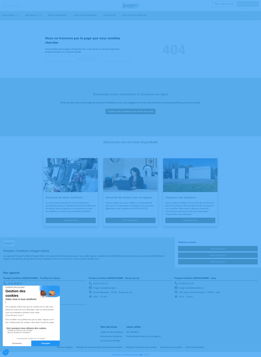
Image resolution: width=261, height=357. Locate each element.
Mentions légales (65, 347)
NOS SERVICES (31, 15)
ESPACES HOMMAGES (57, 15)
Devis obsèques (218, 248)
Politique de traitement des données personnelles (99, 347)
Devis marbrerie (218, 261)
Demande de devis (248, 3)
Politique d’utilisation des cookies (141, 347)
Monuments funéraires (111, 336)
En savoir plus (71, 220)
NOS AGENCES (9, 15)
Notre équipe (109, 15)
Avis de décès (132, 331)
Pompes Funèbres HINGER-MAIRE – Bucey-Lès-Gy (114, 278)
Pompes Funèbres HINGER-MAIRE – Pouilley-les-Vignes (31, 278)
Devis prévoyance (218, 255)
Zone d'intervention (195, 347)
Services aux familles (110, 340)
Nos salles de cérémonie (135, 15)
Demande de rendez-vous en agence (143, 336)
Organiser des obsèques (111, 331)
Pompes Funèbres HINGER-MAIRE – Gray (195, 278)
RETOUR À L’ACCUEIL (87, 58)
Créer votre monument (84, 15)
